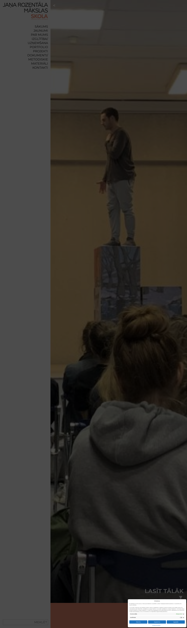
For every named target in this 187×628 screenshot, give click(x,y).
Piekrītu (138, 622)
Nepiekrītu (157, 622)
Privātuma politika (156, 625)
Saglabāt (175, 622)
